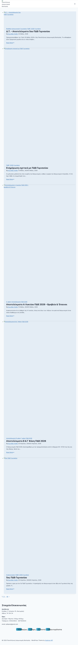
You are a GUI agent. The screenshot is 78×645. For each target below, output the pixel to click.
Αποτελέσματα (16, 302)
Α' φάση (8, 302)
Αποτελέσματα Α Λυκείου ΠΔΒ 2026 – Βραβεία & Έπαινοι (36, 304)
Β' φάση (18, 438)
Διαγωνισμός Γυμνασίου (19, 28)
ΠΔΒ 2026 (24, 302)
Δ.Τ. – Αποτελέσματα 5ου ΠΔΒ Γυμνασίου (28, 31)
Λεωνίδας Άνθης (13, 34)
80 (7, 596)
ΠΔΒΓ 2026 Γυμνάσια (34, 28)
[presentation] (40, 18)
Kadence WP (49, 640)
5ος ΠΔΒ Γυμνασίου (16, 577)
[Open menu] (74, 4)
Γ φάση (23, 438)
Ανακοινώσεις (10, 575)
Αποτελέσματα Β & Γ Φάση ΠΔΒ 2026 (26, 441)
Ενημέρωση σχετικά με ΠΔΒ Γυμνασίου (27, 168)
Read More (10, 43)
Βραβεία (8, 28)
